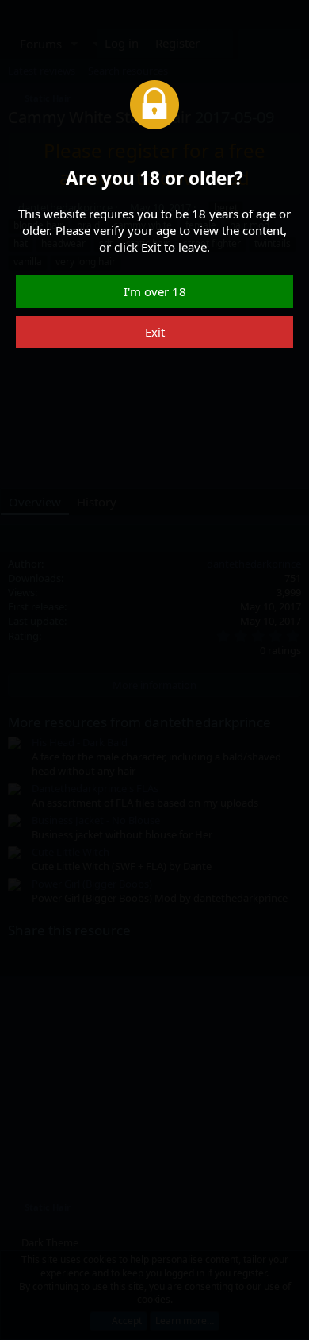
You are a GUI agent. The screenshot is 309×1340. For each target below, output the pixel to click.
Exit (155, 332)
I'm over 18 (155, 291)
